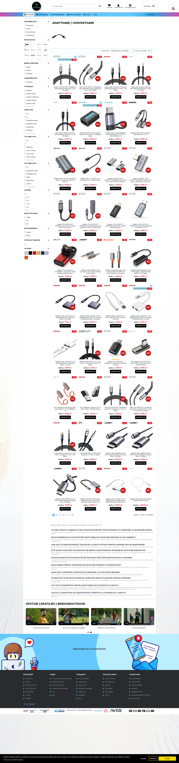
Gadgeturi (82, 691)
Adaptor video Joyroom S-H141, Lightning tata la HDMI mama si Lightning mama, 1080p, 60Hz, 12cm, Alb (115, 500)
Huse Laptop (83, 685)
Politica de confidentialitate (62, 678)
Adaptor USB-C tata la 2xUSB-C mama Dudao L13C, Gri (141, 133)
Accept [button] (167, 758)
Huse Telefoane (84, 678)
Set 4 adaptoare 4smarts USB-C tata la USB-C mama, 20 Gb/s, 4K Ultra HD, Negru (141, 363)
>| (72, 515)
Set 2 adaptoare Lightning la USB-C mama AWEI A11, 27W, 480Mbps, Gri (65, 409)
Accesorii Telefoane (85, 688)
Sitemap (28, 698)
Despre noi (29, 678)
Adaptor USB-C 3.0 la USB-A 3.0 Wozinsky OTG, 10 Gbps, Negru (90, 179)
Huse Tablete (83, 682)
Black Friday (29, 691)
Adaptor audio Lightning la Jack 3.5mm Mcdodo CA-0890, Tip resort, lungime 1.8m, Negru (116, 271)
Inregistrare (135, 682)
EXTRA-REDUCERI (58, 14)
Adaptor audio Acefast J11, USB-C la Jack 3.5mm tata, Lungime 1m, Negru (90, 363)
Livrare (27, 682)
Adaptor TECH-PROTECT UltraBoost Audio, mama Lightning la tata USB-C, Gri (141, 226)
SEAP (95, 14)
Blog (80, 698)
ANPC (53, 695)
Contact (151, 14)
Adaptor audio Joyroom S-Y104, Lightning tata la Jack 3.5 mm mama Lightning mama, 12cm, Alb (141, 317)
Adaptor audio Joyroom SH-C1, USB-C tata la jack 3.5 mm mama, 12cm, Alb (115, 317)
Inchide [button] (143, 758)
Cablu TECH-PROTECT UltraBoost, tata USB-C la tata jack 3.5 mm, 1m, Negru (116, 409)
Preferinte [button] (153, 758)
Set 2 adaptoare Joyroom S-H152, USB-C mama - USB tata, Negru (90, 408)
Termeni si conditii (58, 682)
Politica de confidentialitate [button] (13, 760)
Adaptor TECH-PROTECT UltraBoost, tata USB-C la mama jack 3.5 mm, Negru (65, 226)
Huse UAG (108, 685)
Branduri (82, 695)
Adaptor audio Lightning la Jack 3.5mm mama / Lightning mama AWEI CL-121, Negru (141, 271)
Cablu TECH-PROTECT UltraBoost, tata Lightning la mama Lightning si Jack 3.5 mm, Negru (90, 88)
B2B (53, 691)
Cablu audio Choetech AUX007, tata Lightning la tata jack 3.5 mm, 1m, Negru (65, 134)
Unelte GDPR (135, 698)
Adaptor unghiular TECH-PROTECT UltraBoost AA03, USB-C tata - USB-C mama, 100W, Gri (115, 180)
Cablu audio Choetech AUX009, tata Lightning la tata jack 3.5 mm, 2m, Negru (140, 88)
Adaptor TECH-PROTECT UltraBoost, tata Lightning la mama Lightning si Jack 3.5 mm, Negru (90, 226)
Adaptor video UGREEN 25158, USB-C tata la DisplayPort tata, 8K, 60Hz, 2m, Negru (65, 500)
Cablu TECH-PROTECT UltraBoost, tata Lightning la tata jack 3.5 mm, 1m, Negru (65, 88)
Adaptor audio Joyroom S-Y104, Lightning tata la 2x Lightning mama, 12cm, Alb (65, 363)
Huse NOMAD (109, 691)
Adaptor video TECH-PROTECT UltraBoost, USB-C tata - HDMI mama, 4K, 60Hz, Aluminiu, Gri (90, 500)
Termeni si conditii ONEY (60, 688)
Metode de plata (31, 685)
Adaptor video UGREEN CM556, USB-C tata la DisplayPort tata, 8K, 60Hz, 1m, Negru (141, 454)
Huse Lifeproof (110, 682)
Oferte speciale (30, 688)
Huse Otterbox (110, 678)
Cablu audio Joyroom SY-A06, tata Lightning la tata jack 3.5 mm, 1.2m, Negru (116, 88)
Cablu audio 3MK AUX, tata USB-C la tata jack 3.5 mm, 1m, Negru (90, 454)
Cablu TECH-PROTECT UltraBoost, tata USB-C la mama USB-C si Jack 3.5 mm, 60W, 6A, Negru (141, 409)
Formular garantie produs (140, 695)
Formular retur (137, 691)
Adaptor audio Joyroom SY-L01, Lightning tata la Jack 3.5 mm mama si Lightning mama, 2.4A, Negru (90, 317)
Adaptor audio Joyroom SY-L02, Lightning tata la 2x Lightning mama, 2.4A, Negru (65, 317)
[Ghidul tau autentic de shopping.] (98, 712)
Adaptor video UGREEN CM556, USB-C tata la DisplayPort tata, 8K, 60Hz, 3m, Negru (115, 454)
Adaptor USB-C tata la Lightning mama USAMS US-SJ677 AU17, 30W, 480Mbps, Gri (115, 134)
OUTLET (88, 14)
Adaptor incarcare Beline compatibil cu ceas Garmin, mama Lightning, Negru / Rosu (65, 271)
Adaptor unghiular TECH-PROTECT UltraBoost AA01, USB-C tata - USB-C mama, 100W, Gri (141, 180)
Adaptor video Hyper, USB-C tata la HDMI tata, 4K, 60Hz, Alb (141, 499)
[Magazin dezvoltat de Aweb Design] (116, 712)
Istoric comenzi (136, 685)
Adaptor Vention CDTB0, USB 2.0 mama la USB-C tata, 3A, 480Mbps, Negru (90, 134)
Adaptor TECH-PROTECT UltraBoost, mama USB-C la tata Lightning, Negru (116, 226)
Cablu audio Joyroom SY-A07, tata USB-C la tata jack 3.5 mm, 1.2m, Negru (65, 454)
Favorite (134, 688)
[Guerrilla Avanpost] (105, 712)
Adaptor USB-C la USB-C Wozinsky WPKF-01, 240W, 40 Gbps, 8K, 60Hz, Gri (65, 180)
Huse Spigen (108, 688)
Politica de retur (58, 685)
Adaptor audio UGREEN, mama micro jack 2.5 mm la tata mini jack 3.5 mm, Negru (90, 271)
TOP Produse (43, 14)
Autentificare (136, 678)
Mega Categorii (74, 14)
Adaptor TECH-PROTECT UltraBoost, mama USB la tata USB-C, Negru (116, 363)
